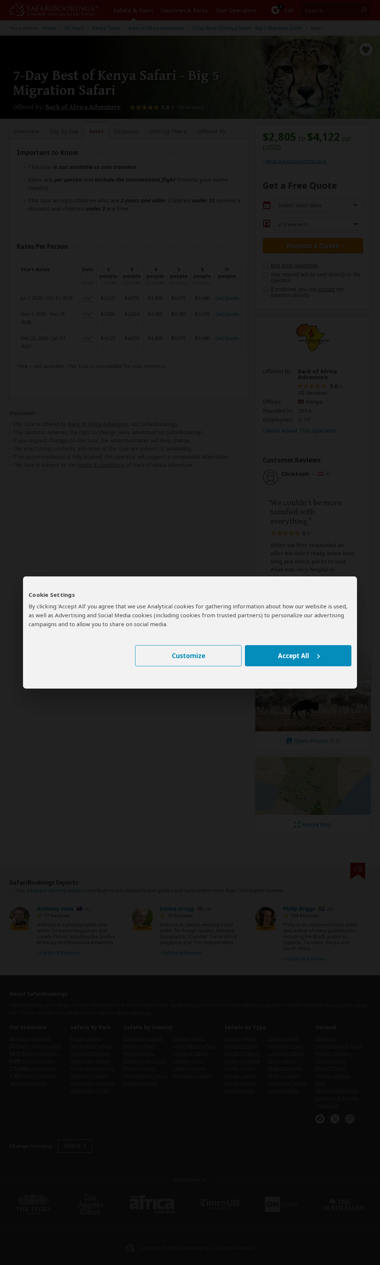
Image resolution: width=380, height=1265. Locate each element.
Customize (188, 655)
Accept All (293, 655)
